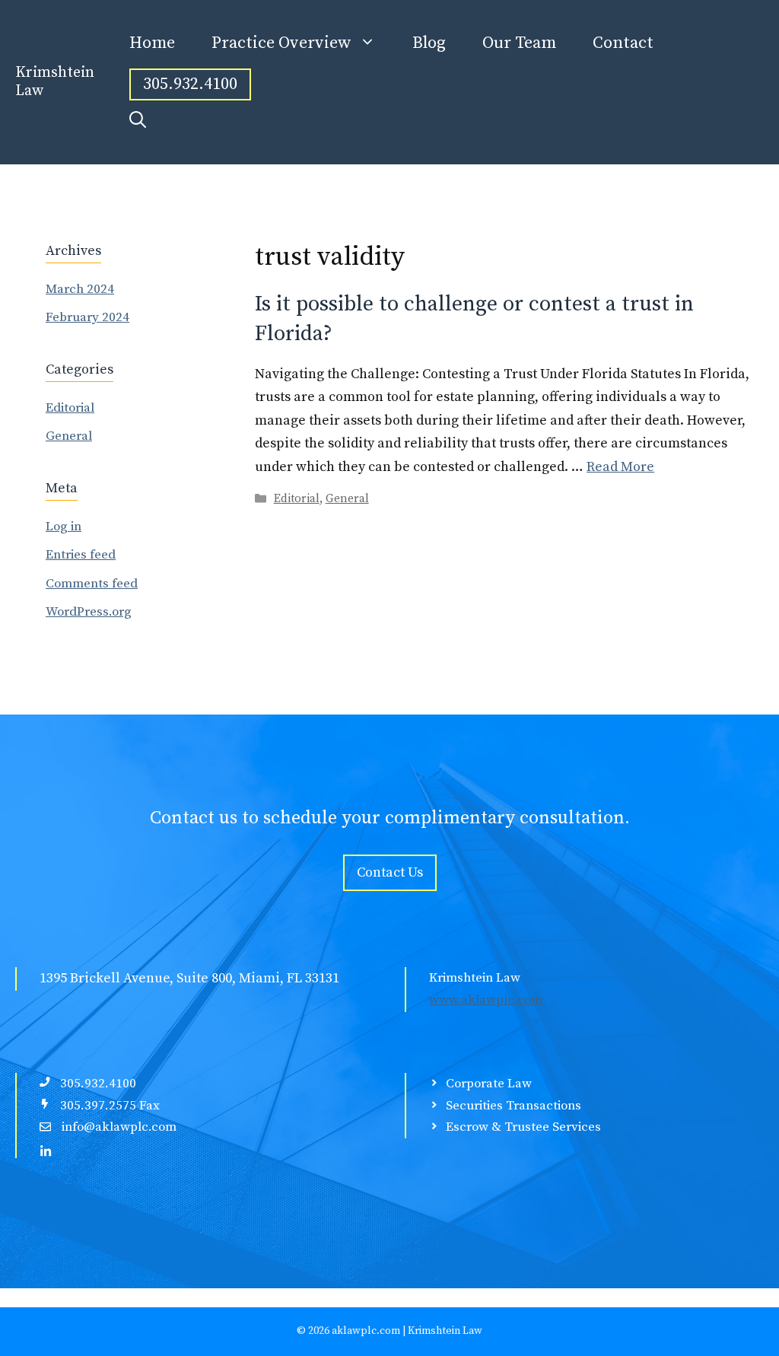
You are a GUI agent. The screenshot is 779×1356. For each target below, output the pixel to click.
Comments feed (92, 583)
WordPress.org (89, 611)
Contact (623, 43)
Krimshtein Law (54, 81)
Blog (429, 43)
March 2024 (80, 289)
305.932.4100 (190, 84)
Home (152, 43)
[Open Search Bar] (137, 121)
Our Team (519, 43)
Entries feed (81, 554)
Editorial (297, 499)
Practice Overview (281, 43)
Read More (620, 467)
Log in (63, 526)
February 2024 (87, 317)
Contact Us (390, 872)
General (347, 499)
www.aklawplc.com (485, 1000)
